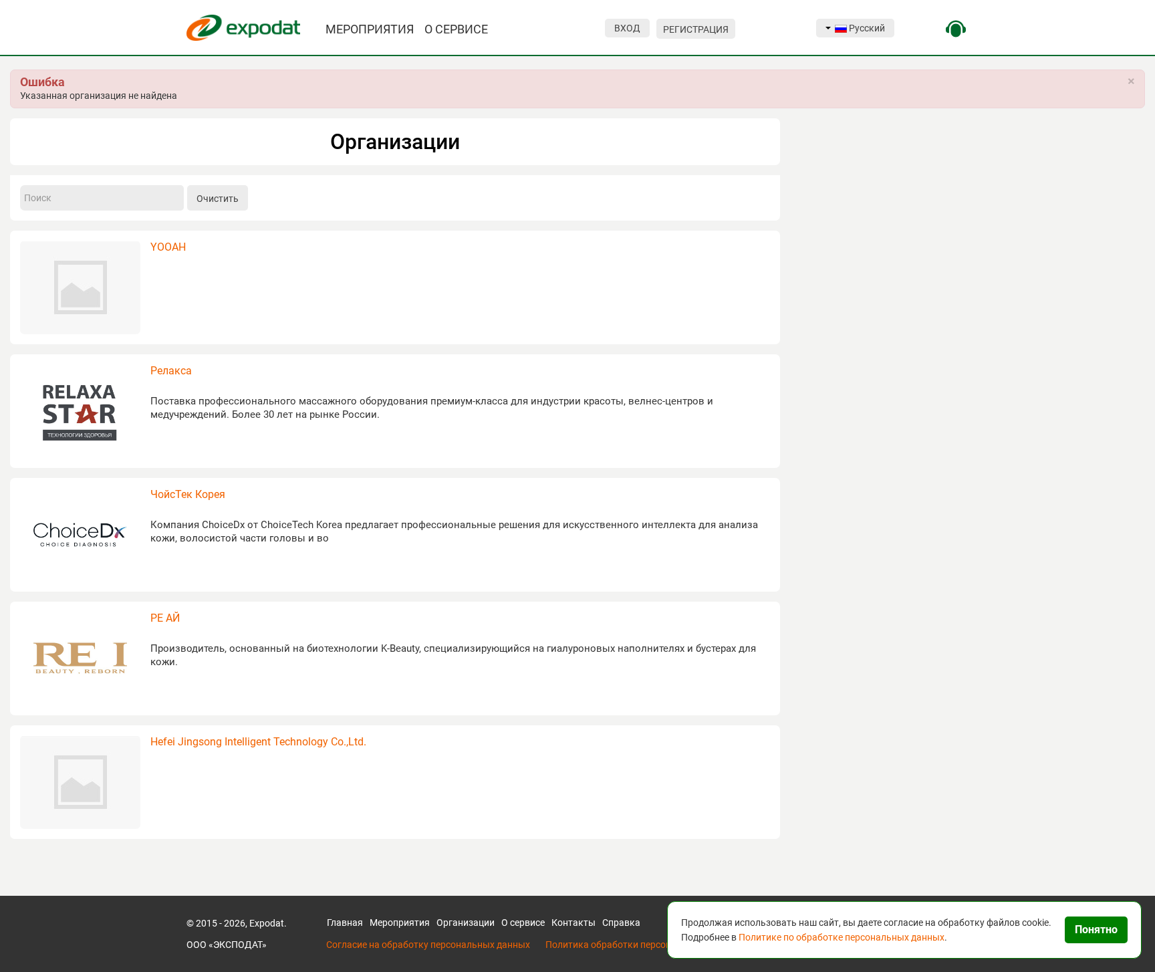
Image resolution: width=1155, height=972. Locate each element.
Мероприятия (400, 922)
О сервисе (523, 922)
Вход (627, 28)
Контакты (573, 922)
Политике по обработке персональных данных (841, 937)
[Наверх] (20, 946)
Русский (866, 28)
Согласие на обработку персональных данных (428, 944)
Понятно (1096, 929)
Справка (621, 922)
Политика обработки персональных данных (642, 944)
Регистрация (696, 29)
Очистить (218, 198)
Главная (345, 922)
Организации (465, 922)
